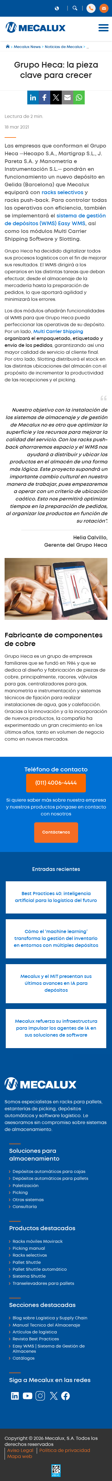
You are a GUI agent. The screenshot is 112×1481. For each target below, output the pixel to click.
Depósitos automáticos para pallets (50, 1179)
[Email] (67, 97)
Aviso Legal (20, 1450)
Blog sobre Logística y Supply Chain (50, 1318)
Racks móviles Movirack (38, 1242)
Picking (20, 1193)
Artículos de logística (35, 1332)
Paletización (25, 1186)
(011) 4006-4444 (56, 783)
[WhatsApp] (79, 97)
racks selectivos (62, 192)
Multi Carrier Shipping (58, 332)
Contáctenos (56, 832)
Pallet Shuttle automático (40, 1270)
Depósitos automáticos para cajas (49, 1172)
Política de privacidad (64, 1450)
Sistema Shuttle (29, 1277)
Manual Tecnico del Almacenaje (46, 1325)
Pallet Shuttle (27, 1263)
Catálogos (23, 1358)
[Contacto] (104, 8)
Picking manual (29, 1249)
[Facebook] (44, 97)
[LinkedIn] (33, 97)
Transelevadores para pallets (43, 1284)
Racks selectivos (30, 1256)
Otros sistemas (28, 1200)
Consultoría (25, 1207)
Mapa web (19, 1457)
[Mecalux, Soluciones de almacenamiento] (35, 33)
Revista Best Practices (36, 1339)
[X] (56, 97)
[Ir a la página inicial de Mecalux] (8, 47)
